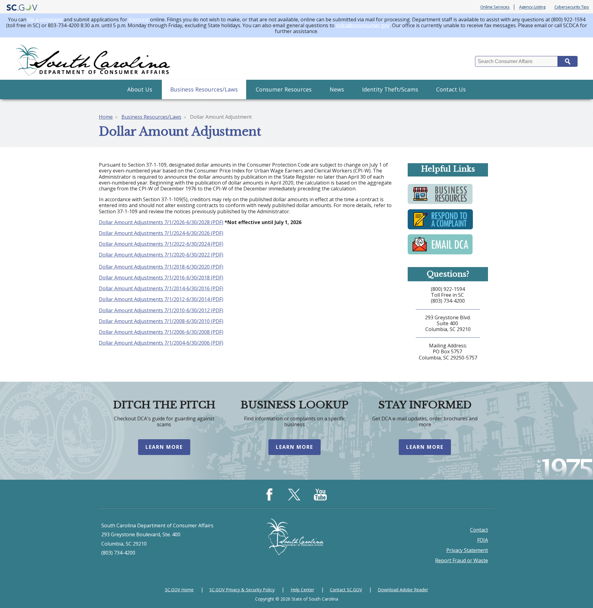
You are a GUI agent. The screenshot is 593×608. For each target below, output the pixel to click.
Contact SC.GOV (346, 590)
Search (568, 61)
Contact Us (451, 89)
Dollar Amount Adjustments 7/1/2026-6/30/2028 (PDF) (161, 222)
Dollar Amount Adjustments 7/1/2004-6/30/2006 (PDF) (161, 342)
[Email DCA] (440, 253)
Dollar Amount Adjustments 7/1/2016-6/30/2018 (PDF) (161, 277)
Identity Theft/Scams (390, 89)
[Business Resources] (440, 203)
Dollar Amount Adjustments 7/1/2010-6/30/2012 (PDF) (161, 310)
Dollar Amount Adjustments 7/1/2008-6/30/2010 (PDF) (161, 321)
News (337, 89)
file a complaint (44, 19)
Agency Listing (532, 7)
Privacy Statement (467, 550)
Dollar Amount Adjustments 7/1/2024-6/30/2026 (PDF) (161, 233)
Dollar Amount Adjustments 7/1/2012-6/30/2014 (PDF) (161, 299)
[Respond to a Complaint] (440, 228)
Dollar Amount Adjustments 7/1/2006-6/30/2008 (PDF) (161, 332)
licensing (138, 19)
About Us (139, 89)
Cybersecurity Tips (571, 7)
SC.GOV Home (179, 590)
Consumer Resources (284, 89)
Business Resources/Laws (204, 89)
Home (106, 116)
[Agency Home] (94, 58)
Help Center (302, 590)
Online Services (495, 7)
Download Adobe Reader (403, 590)
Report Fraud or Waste (461, 560)
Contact (479, 529)
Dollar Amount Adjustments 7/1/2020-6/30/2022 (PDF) (161, 254)
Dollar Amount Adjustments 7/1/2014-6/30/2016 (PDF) (161, 288)
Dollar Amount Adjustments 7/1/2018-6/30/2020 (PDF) (161, 266)
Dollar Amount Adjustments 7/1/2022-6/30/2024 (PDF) (161, 243)
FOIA (482, 540)
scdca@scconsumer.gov (363, 25)
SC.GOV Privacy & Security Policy (242, 590)
